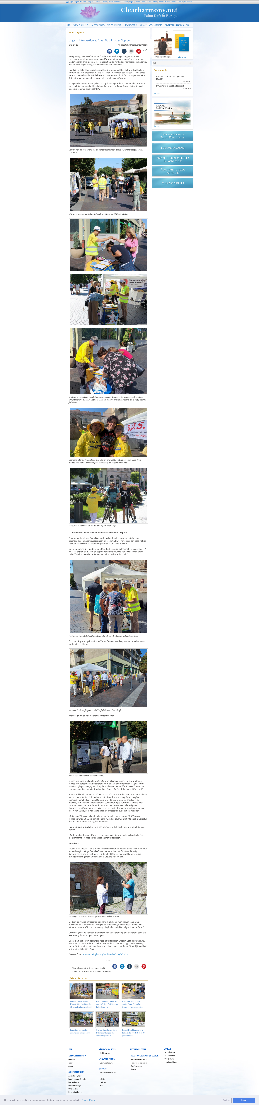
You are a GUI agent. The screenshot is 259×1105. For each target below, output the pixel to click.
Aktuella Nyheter (76, 32)
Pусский (167, 2)
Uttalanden (73, 1089)
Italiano (137, 2)
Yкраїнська (188, 2)
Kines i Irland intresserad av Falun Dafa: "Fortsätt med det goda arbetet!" (133, 1033)
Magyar (131, 2)
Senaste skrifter (161, 70)
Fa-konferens (73, 1082)
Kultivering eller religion (170, 86)
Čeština (104, 2)
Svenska (174, 2)
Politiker (103, 1082)
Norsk (149, 2)
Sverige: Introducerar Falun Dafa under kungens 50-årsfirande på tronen (106, 1033)
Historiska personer (139, 1063)
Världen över (105, 1053)
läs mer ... (158, 93)
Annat (70, 1066)
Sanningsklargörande (77, 1079)
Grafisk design (136, 1066)
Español (110, 2)
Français (90, 2)
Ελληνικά (125, 2)
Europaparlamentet (108, 1072)
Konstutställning (75, 1092)
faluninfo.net (169, 1055)
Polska (155, 2)
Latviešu (143, 2)
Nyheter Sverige (74, 1085)
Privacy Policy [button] (88, 1100)
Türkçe (180, 2)
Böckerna (182, 57)
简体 (71, 2)
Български (97, 2)
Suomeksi (117, 2)
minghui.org (169, 1059)
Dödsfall (71, 1059)
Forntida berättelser (139, 1059)
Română (161, 2)
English (76, 2)
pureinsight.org (170, 1062)
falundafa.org (169, 1052)
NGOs (102, 1079)
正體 (67, 2)
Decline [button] (226, 1100)
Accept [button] (244, 1100)
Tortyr (70, 1063)
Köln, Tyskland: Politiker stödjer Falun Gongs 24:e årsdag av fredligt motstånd (132, 1004)
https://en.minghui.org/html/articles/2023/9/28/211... (106, 954)
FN (101, 1076)
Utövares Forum (106, 1063)
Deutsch (83, 2)
